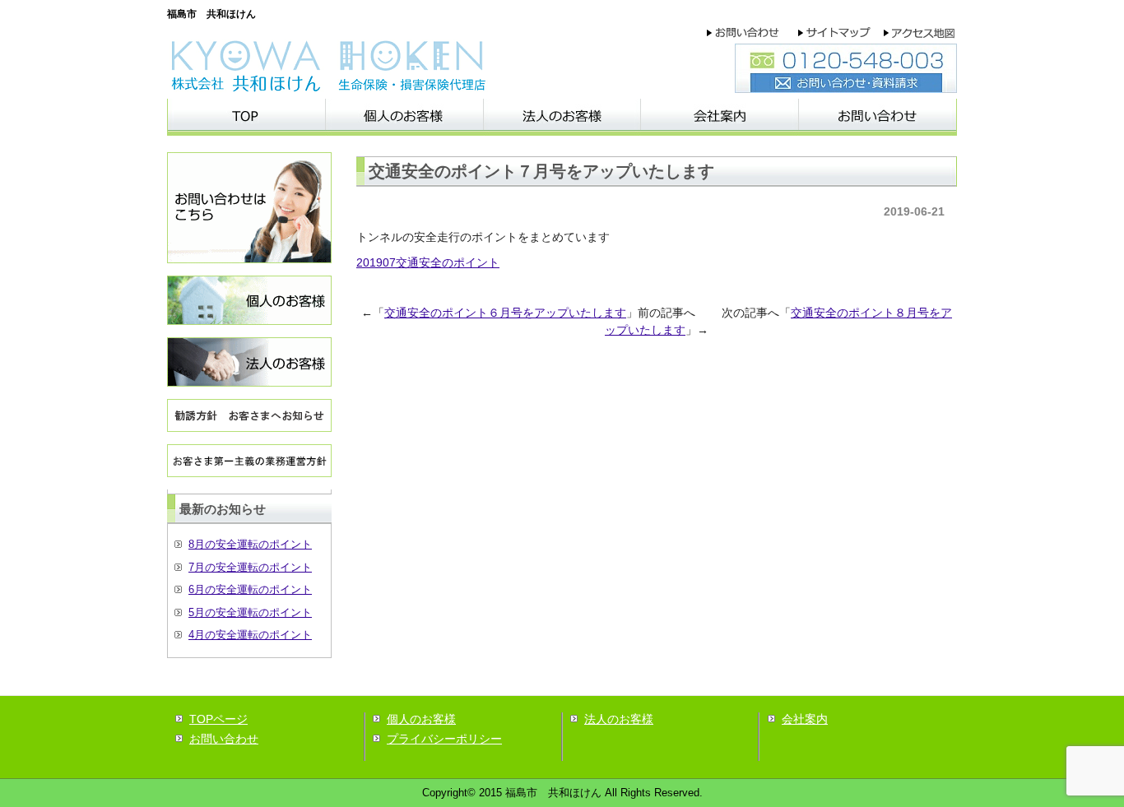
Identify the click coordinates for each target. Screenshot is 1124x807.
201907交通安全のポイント (427, 262)
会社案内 (805, 719)
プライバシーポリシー (444, 738)
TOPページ (218, 719)
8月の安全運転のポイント (250, 544)
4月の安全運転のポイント (250, 634)
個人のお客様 (421, 719)
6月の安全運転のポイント (250, 589)
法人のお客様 (618, 719)
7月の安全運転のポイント (250, 567)
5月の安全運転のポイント (250, 612)
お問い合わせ (223, 738)
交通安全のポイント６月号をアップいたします (505, 312)
